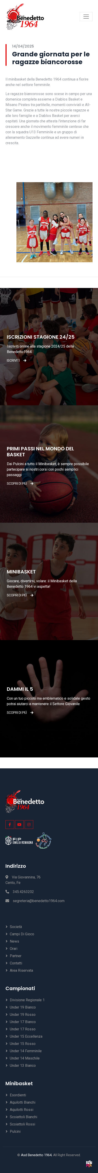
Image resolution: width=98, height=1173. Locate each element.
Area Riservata (21, 970)
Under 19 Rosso (23, 1014)
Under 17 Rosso (23, 1029)
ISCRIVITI (13, 360)
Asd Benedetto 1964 (36, 1155)
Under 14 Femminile (26, 1051)
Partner (15, 956)
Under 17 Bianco (23, 1022)
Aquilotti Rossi (21, 1109)
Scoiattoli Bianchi (23, 1117)
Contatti (16, 963)
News (14, 941)
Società (16, 927)
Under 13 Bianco (23, 1065)
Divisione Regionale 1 (27, 1000)
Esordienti (18, 1095)
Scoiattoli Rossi (22, 1124)
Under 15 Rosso (23, 1044)
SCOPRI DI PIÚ (17, 483)
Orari (13, 948)
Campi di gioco (22, 934)
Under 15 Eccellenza (26, 1036)
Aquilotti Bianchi (22, 1102)
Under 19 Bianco (23, 1007)
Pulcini (15, 1131)
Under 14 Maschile (25, 1058)
